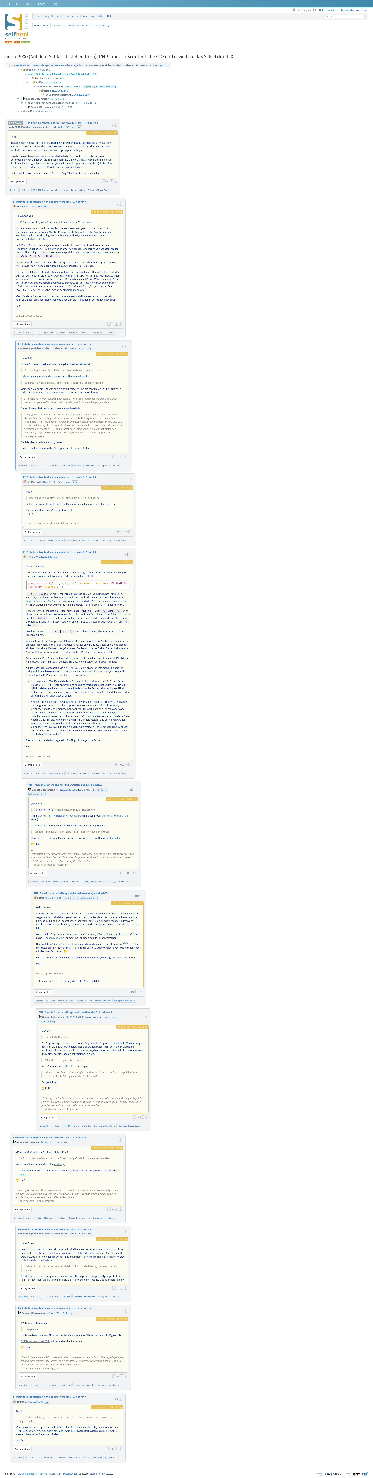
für (115, 815)
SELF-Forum (15, 122)
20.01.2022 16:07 (48, 482)
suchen (100, 16)
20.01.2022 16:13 (77, 1233)
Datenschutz (70, 1473)
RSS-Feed (86, 25)
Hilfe (109, 16)
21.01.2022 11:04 (79, 1017)
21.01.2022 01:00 (34, 1401)
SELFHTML (13, 4)
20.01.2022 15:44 (53, 1142)
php (79, 127)
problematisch (114, 838)
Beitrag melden (17, 181)
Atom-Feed (74, 25)
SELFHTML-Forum (41, 25)
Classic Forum (97, 1473)
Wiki (28, 4)
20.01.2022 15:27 (67, 127)
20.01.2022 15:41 (33, 206)
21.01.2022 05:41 (68, 789)
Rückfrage (59, 1164)
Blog (54, 4)
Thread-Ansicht (59, 25)
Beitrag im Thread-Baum (98, 190)
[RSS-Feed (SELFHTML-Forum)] (17, 42)
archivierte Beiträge (101, 25)
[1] (125, 943)
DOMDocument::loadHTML (35, 1341)
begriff (96, 790)
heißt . (59, 815)
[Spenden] (25, 42)
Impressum (55, 1473)
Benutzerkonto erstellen (74, 190)
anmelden (55, 190)
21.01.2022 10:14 (53, 897)
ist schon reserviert (53, 937)
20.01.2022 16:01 (77, 348)
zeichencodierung (37, 794)
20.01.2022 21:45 (43, 556)
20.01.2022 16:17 (58, 1313)
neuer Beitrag (41, 16)
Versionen (64, 482)
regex (104, 790)
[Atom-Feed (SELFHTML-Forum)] (8, 42)
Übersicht (56, 16)
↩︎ (99, 981)
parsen (23, 1174)
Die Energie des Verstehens (32, 1473)
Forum (40, 4)
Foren (68, 16)
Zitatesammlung (85, 16)
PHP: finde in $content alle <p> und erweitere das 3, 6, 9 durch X (61, 123)
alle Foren (25, 190)
